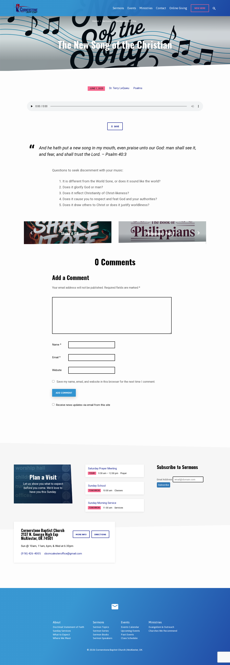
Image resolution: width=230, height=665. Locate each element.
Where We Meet (62, 638)
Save (116, 126)
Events (131, 8)
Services (118, 508)
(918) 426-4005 (31, 553)
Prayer (123, 473)
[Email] (115, 607)
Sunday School (97, 485)
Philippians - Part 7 (160, 233)
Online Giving (178, 8)
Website (57, 370)
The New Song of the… (126, 21)
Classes (118, 490)
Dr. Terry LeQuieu (119, 88)
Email (56, 357)
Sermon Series (101, 630)
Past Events (127, 634)
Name (56, 344)
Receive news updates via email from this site (82, 405)
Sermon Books (101, 634)
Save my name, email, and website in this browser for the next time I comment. (106, 381)
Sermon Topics (101, 627)
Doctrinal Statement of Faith (68, 627)
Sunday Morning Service (102, 503)
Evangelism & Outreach (161, 627)
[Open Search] (214, 8)
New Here (199, 8)
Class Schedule (129, 638)
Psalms (137, 88)
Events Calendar (130, 627)
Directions (100, 534)
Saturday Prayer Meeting (102, 468)
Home (95, 21)
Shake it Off (70, 233)
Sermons (118, 8)
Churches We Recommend (163, 630)
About (57, 622)
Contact (161, 8)
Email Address (164, 479)
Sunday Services (62, 630)
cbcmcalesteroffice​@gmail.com (63, 553)
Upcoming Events (130, 630)
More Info (81, 534)
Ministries (146, 8)
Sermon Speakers (102, 638)
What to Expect (61, 634)
